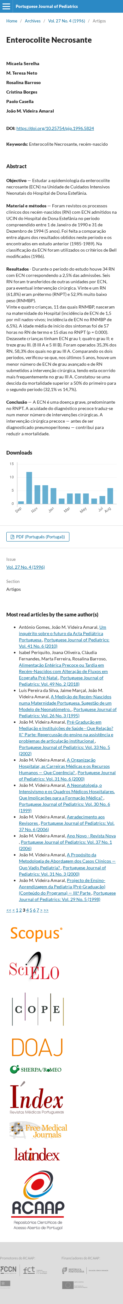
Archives (33, 20)
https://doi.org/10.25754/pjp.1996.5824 (55, 128)
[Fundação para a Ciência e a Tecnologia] (24, 1276)
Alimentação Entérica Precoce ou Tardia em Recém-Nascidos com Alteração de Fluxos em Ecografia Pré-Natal (63, 671)
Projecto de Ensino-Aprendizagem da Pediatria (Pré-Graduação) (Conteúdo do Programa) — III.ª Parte (62, 887)
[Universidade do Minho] (6, 1291)
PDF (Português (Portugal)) (40, 536)
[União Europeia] (80, 1291)
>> (46, 910)
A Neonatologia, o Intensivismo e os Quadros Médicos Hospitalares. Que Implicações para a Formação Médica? (67, 791)
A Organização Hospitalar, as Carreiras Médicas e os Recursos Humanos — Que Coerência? (64, 766)
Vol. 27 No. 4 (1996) (66, 20)
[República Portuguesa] (90, 1276)
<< (8, 910)
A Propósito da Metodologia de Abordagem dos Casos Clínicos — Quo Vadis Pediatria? (67, 861)
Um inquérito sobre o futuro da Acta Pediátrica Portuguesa (62, 633)
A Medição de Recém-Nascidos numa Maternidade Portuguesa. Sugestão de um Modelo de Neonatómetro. (65, 703)
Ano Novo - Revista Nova (91, 835)
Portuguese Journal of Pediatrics (47, 6)
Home (11, 20)
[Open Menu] (6, 6)
